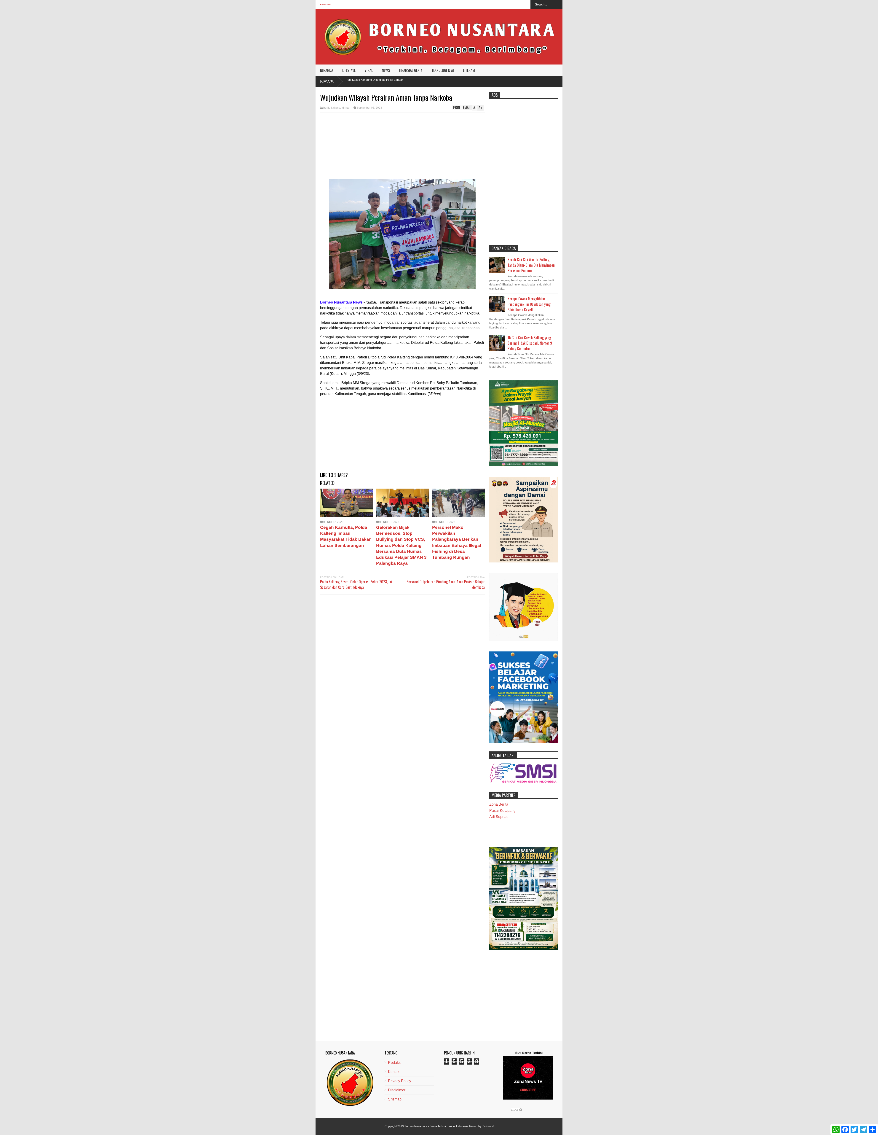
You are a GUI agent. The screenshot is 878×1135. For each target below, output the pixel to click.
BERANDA (326, 70)
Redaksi (395, 1063)
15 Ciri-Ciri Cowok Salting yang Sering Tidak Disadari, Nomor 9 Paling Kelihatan (530, 343)
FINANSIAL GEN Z (410, 70)
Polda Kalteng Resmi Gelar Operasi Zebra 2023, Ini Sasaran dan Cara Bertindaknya (356, 584)
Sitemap (395, 1099)
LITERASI (469, 70)
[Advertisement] (402, 147)
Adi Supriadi (499, 817)
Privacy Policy (399, 1081)
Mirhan (346, 107)
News (327, 81)
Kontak (393, 1072)
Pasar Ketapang (502, 810)
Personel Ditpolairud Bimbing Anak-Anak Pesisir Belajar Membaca (446, 584)
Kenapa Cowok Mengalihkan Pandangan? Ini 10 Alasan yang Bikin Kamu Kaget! (529, 304)
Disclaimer (396, 1090)
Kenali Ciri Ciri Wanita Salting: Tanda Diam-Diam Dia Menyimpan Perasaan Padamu (531, 265)
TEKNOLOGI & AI (442, 70)
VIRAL (369, 70)
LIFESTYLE (349, 70)
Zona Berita (498, 804)
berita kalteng (331, 107)
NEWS (386, 70)
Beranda (325, 4)
